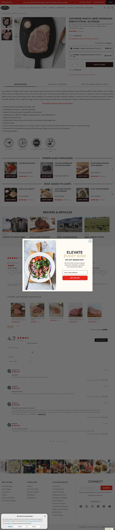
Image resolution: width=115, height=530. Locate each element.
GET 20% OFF (75, 278)
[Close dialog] (90, 241)
